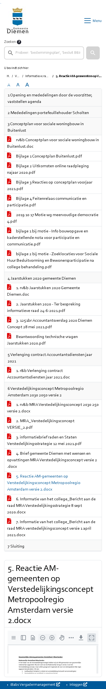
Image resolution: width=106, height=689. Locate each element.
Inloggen (76, 685)
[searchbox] (44, 52)
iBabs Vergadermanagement (33, 685)
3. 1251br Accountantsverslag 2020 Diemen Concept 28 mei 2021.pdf (49, 323)
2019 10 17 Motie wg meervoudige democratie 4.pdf (52, 218)
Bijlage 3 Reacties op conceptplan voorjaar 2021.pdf (49, 185)
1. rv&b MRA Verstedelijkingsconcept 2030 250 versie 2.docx (53, 408)
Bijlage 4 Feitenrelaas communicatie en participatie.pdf (46, 202)
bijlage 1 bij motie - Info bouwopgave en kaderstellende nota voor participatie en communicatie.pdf (47, 237)
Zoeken (10, 42)
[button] (93, 52)
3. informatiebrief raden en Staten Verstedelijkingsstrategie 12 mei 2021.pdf (44, 440)
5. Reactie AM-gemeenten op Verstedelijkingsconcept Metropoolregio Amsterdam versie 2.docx (43, 483)
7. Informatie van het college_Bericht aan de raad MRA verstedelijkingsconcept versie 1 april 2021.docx (51, 528)
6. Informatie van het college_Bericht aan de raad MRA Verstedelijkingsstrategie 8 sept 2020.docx (51, 505)
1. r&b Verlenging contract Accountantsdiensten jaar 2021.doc (38, 374)
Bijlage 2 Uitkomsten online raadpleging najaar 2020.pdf (48, 169)
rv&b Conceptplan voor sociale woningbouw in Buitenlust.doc (53, 143)
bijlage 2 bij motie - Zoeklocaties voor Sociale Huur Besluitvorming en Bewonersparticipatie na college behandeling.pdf (52, 260)
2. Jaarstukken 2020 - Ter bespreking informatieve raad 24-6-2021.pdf (43, 307)
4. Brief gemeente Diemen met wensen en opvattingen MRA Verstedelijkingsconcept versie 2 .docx (52, 460)
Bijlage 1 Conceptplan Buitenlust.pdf (48, 156)
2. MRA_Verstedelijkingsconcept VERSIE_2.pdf (40, 424)
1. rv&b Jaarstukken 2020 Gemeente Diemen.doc (43, 291)
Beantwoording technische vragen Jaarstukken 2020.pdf (42, 340)
